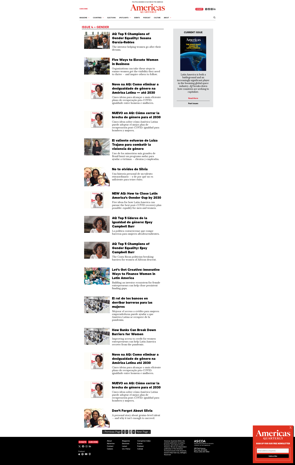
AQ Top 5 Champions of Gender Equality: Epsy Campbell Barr (130, 248)
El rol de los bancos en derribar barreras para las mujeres (132, 302)
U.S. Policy (126, 449)
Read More (193, 98)
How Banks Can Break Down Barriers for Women (134, 332)
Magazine (126, 441)
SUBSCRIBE (84, 9)
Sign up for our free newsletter (273, 443)
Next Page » (143, 431)
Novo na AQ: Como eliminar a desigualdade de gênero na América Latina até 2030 (135, 358)
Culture (157, 18)
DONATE (199, 9)
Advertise (111, 444)
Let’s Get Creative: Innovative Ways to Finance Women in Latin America (136, 274)
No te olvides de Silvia (130, 169)
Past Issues (193, 103)
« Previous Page (112, 431)
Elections (111, 18)
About (109, 441)
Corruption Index (143, 441)
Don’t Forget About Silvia (132, 411)
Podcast (146, 18)
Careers (110, 449)
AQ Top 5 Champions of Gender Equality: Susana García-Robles (131, 38)
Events (137, 18)
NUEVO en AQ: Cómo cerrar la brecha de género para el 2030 (136, 115)
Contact (110, 446)
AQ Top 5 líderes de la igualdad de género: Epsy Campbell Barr (132, 222)
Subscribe (93, 442)
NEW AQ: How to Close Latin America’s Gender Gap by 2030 (136, 195)
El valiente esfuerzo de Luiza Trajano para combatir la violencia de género (135, 144)
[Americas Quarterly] (147, 8)
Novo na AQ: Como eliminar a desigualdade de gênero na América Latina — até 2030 (135, 88)
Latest (124, 446)
